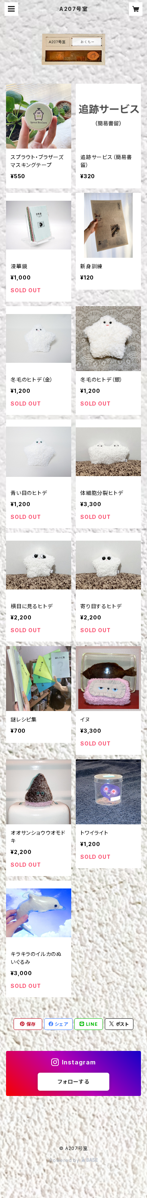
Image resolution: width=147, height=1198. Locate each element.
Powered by (65, 1160)
